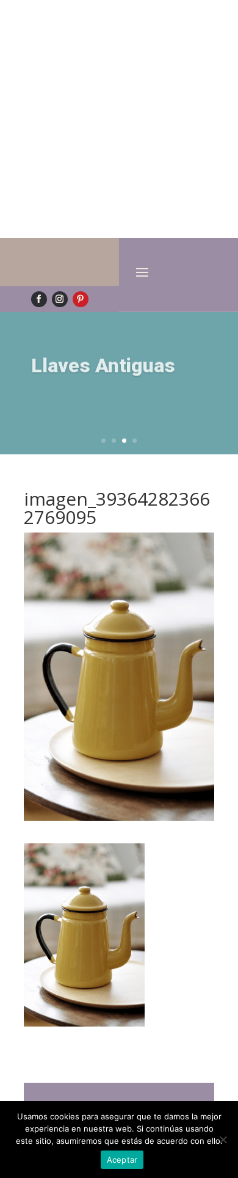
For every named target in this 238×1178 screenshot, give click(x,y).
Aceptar (122, 1160)
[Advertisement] (119, 119)
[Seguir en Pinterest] (80, 299)
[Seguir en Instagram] (60, 299)
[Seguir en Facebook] (39, 299)
